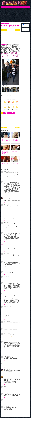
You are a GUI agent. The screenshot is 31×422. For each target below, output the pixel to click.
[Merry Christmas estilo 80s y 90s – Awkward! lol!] (5, 159)
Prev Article (4, 30)
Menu (2, 7)
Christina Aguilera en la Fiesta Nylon (15, 164)
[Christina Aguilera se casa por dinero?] (15, 147)
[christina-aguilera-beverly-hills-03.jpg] (4, 91)
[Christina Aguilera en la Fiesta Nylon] (15, 159)
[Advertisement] (15, 14)
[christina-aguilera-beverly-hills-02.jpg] (14, 91)
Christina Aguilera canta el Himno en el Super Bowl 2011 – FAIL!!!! (15, 141)
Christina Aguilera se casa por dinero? (15, 151)
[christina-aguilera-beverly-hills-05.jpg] (11, 91)
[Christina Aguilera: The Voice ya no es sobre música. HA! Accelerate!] (5, 147)
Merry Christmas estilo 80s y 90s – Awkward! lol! (5, 164)
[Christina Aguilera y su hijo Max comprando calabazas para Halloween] (5, 135)
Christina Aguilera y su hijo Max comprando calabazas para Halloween (6, 141)
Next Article (17, 30)
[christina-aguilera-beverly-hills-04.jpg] (7, 91)
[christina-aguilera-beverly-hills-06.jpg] (17, 91)
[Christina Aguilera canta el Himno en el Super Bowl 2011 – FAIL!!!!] (15, 135)
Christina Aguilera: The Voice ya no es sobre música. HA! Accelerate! (5, 152)
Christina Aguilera (6, 23)
